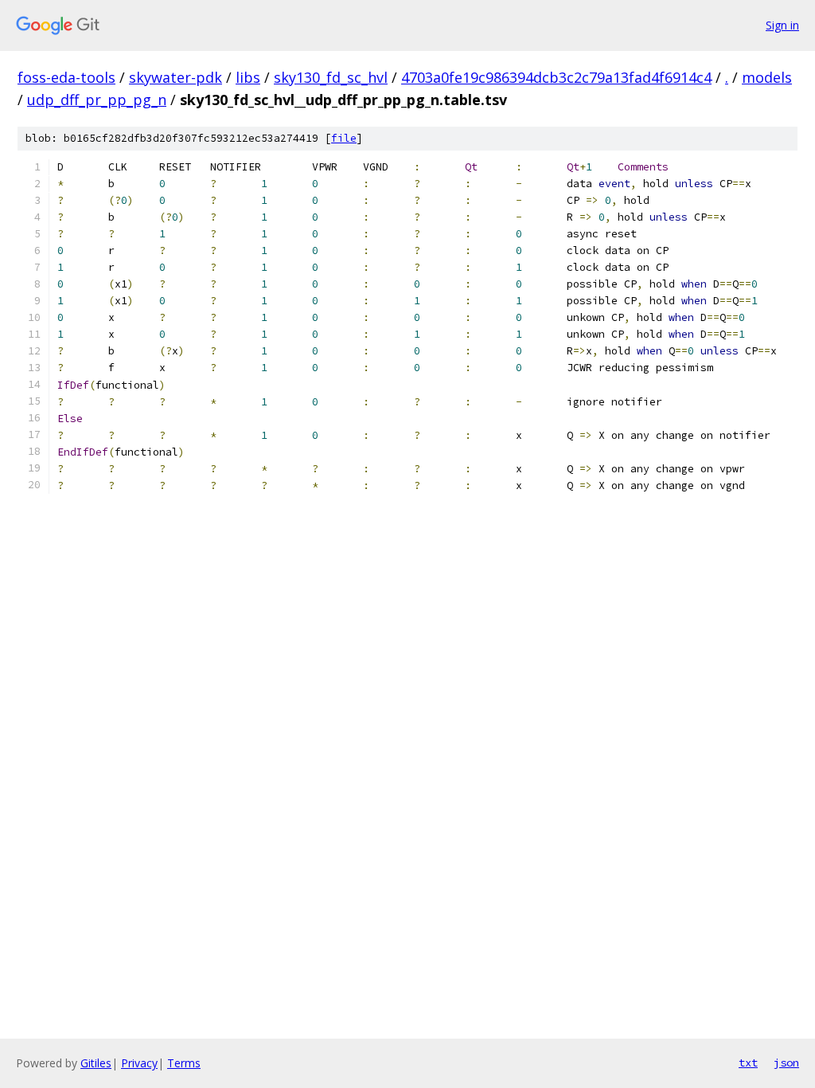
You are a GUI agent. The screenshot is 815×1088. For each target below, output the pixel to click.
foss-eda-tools (66, 77)
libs (248, 77)
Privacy (139, 1062)
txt (748, 1062)
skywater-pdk (175, 77)
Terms (184, 1062)
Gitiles (95, 1062)
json (786, 1062)
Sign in (782, 25)
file (344, 138)
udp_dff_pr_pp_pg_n (96, 99)
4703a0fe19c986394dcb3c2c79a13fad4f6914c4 (556, 77)
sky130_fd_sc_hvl (331, 77)
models (767, 77)
